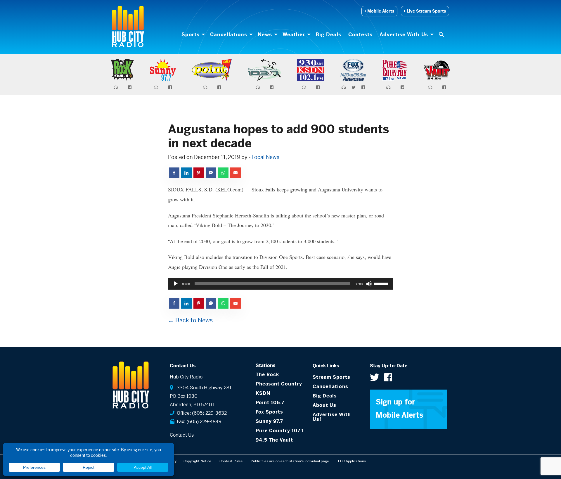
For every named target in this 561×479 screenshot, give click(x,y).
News (265, 34)
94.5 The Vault (274, 440)
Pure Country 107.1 (280, 431)
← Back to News (190, 320)
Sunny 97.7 (269, 421)
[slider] (382, 283)
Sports (190, 34)
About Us (324, 405)
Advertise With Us (404, 34)
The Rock (267, 374)
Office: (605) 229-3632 (200, 413)
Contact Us (182, 435)
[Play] (176, 284)
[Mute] (369, 284)
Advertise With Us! (332, 416)
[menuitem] (192, 34)
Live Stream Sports (426, 11)
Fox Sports (269, 412)
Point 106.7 (270, 403)
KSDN (263, 393)
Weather (294, 34)
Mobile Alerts (380, 11)
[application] (280, 284)
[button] (442, 34)
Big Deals (328, 34)
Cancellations (228, 34)
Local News (265, 157)
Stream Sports (331, 377)
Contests (360, 34)
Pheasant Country (279, 384)
